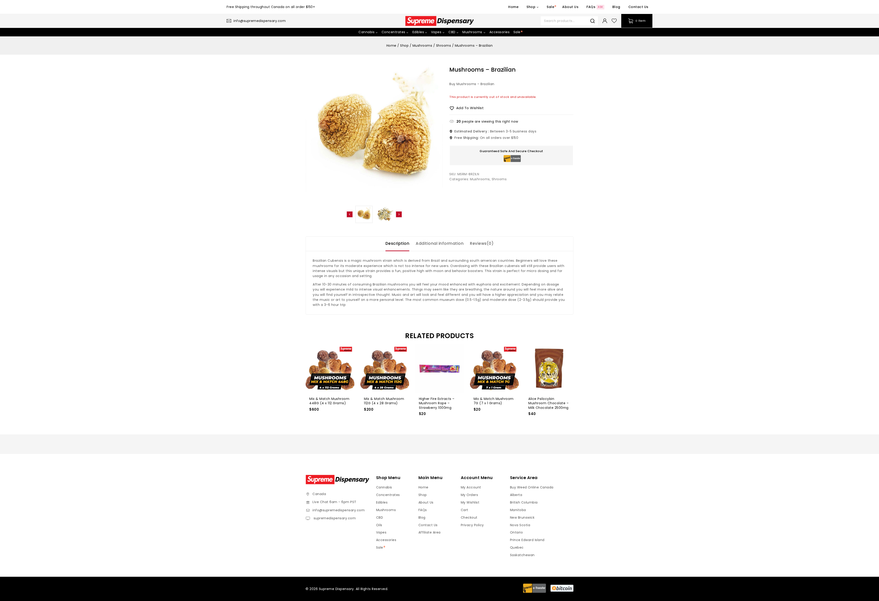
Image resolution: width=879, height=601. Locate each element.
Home (513, 7)
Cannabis (384, 487)
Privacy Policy (472, 525)
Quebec (517, 547)
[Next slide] (399, 214)
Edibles (382, 502)
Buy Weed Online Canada (531, 487)
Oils (379, 525)
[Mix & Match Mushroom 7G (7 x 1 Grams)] (494, 368)
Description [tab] (397, 243)
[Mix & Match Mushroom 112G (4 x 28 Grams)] (384, 368)
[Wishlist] (614, 20)
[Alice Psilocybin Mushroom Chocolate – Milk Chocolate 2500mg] (549, 368)
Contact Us (638, 7)
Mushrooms (480, 179)
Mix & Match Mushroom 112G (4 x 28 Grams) (384, 401)
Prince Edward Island (527, 540)
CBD (379, 517)
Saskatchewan (522, 555)
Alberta (516, 495)
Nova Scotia (520, 525)
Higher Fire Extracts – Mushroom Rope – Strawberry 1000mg (437, 403)
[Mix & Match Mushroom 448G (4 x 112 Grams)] (330, 368)
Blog (616, 7)
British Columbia (524, 502)
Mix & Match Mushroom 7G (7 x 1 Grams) (494, 401)
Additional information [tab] (440, 243)
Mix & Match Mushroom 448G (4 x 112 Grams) (329, 401)
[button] (364, 214)
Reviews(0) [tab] (482, 243)
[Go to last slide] (350, 214)
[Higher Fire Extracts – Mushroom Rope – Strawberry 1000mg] (439, 368)
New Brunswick (522, 517)
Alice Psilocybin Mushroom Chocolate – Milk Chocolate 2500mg (548, 403)
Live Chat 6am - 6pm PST (334, 502)
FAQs (594, 7)
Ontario (516, 532)
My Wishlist (470, 502)
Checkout (469, 517)
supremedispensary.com (334, 518)
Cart (464, 510)
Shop (422, 495)
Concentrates (388, 495)
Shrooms (499, 179)
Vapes (381, 532)
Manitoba (518, 510)
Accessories (499, 32)
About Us (570, 7)
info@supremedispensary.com (338, 510)
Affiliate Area (429, 532)
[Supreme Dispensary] (439, 21)
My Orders (469, 495)
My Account (471, 487)
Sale (550, 7)
